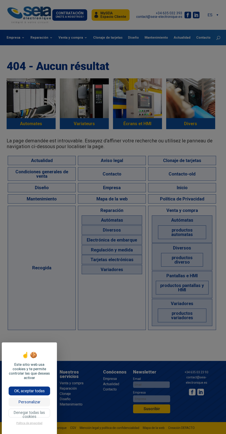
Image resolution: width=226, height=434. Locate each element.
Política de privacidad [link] (29, 423)
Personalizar (29, 402)
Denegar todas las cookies (29, 413)
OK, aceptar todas (29, 391)
